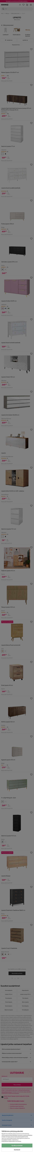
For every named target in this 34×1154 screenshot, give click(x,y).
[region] (17, 1141)
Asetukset (17, 1150)
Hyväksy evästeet (17, 1145)
